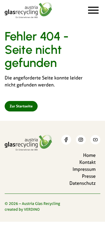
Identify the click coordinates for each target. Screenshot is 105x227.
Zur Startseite (21, 106)
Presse (89, 176)
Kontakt (87, 162)
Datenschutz (82, 183)
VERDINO (32, 209)
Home (89, 155)
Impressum (84, 169)
